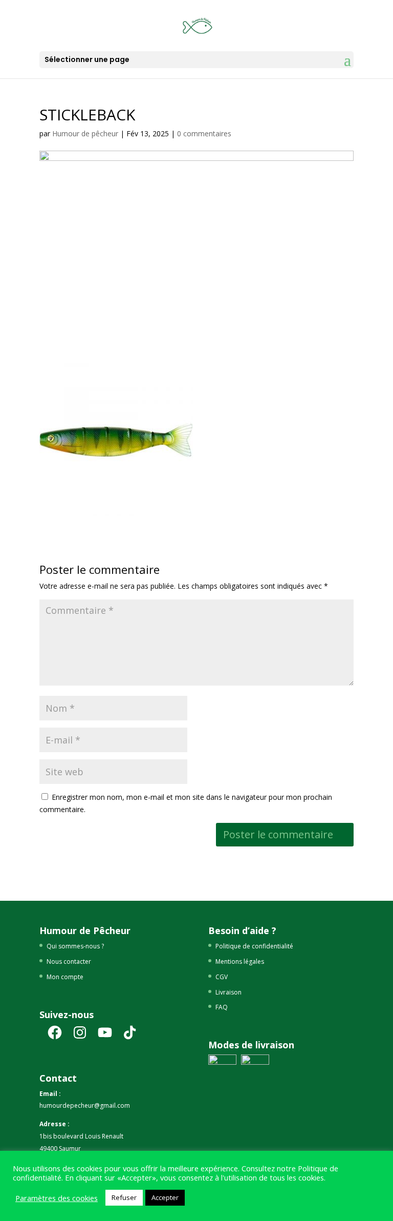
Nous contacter (69, 961)
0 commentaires (204, 133)
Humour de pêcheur (85, 133)
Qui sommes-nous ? (75, 946)
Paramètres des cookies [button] (56, 1198)
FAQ (221, 1007)
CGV (221, 976)
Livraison (228, 992)
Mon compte (65, 976)
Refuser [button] (124, 1197)
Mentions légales (239, 961)
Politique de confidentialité (254, 946)
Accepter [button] (165, 1197)
